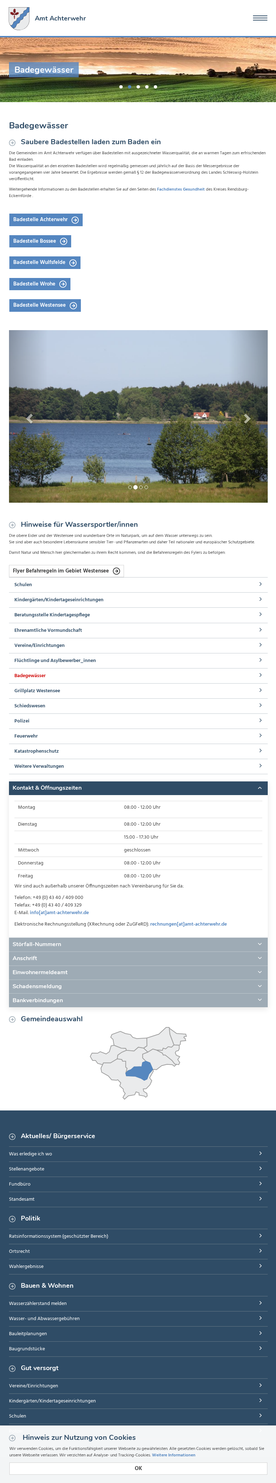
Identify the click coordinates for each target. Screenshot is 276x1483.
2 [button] (129, 86)
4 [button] (146, 86)
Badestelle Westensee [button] (40, 305)
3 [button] (138, 86)
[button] (28, 416)
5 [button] (155, 86)
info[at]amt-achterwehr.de (59, 913)
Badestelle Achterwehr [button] (41, 219)
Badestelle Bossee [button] (35, 241)
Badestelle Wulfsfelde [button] (40, 262)
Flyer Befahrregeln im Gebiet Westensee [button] (61, 571)
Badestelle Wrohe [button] (35, 284)
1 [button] (120, 86)
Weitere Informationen (174, 1455)
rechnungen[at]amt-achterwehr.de (188, 924)
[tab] (138, 788)
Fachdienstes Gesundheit (181, 189)
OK (138, 1468)
